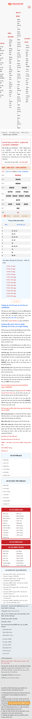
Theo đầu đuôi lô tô (27, 90)
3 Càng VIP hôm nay (10, 103)
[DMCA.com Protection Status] (10, 678)
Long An (5, 530)
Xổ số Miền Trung (6, 447)
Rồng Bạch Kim (10, 35)
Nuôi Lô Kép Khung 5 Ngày (19, 122)
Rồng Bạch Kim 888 (10, 43)
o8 (12, 682)
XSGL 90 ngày (11, 274)
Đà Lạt (5, 523)
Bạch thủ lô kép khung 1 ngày (19, 24)
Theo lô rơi (27, 70)
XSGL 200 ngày (11, 285)
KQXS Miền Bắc (7, 629)
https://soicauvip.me (13, 611)
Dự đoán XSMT (7, 645)
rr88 (18, 682)
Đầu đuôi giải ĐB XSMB (27, 62)
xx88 (21, 682)
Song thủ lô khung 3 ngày (19, 77)
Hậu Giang (20, 525)
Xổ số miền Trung (16, 547)
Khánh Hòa (6, 475)
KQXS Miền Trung (8, 635)
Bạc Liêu (5, 513)
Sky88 (15, 682)
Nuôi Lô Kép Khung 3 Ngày (19, 89)
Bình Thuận (6, 491)
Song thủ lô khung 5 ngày (19, 111)
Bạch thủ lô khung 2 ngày (19, 35)
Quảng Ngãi (6, 563)
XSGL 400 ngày (11, 293)
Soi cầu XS (6, 653)
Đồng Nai (6, 466)
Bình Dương (20, 516)
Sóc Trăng (6, 469)
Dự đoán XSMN (7, 642)
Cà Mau (5, 520)
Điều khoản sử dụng (20, 661)
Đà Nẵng (5, 472)
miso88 (25, 682)
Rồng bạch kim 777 (10, 93)
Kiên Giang (20, 528)
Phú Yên (5, 560)
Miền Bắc (6, 460)
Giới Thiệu (7, 663)
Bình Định (6, 497)
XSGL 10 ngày (11, 266)
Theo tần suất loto (27, 81)
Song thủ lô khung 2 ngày (19, 46)
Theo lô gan (27, 46)
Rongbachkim (10, 668)
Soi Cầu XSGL (24, 162)
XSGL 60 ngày (11, 271)
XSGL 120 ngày (11, 280)
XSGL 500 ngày (11, 296)
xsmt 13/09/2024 (21, 167)
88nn (10, 682)
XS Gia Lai (4, 451)
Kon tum (5, 558)
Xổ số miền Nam (16, 510)
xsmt (3, 167)
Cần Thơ (5, 463)
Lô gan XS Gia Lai (13, 320)
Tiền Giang (20, 532)
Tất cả (8, 216)
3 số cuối (24, 216)
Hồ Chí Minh (6, 528)
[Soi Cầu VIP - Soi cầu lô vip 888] (16, 4)
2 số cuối (16, 216)
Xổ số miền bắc (16, 542)
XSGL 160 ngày (11, 282)
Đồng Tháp (6, 525)
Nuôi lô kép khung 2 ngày (19, 56)
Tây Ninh (6, 494)
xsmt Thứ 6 (10, 167)
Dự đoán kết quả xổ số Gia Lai (10, 439)
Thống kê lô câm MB (28, 98)
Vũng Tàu (6, 537)
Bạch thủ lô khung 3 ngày (19, 67)
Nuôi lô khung (18, 14)
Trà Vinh (5, 535)
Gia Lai (8, 171)
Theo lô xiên (28, 75)
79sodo (6, 682)
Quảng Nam (20, 563)
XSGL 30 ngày (11, 269)
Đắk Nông (19, 553)
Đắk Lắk (5, 553)
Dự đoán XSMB (7, 639)
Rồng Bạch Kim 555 (10, 60)
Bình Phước (6, 518)
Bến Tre (19, 513)
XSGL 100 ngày (11, 277)
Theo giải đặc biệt (27, 53)
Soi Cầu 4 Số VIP (27, 40)
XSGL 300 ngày (11, 288)
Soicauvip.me (17, 675)
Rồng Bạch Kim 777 (20, 668)
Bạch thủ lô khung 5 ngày (19, 100)
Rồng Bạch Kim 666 (10, 51)
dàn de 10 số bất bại (11, 672)
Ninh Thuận (20, 558)
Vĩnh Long (19, 535)
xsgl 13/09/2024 (23, 171)
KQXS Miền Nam (7, 632)
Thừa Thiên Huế (21, 565)
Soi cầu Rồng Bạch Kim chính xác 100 (10, 72)
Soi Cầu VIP (12, 317)
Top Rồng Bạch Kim (10, 85)
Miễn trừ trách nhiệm (7, 661)
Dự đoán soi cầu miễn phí (9, 436)
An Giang (6, 488)
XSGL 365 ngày (11, 290)
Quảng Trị (6, 504)
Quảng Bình (6, 500)
